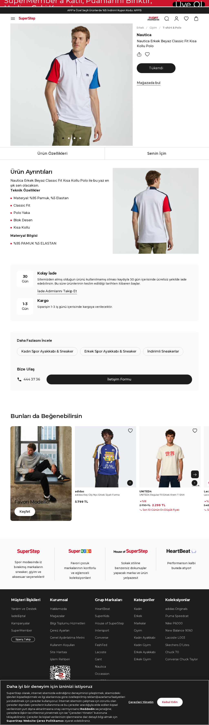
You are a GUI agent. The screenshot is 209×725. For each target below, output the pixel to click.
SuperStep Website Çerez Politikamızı (35, 720)
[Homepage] (27, 18)
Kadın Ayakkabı (144, 637)
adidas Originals (176, 609)
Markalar (140, 623)
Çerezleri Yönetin (140, 702)
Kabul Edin (170, 702)
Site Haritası (58, 652)
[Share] (139, 54)
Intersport (102, 630)
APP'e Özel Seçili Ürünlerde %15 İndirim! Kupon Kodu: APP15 (104, 10)
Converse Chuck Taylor (181, 659)
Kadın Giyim (142, 645)
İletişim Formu (119, 379)
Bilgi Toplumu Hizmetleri (67, 623)
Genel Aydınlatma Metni (67, 637)
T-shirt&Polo (172, 27)
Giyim (153, 27)
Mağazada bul (148, 83)
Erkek (140, 27)
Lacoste (100, 652)
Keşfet (24, 512)
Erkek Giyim (142, 659)
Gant (98, 659)
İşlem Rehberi (60, 659)
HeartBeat (102, 609)
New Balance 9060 (179, 630)
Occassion (102, 674)
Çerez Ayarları (59, 630)
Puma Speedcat (177, 616)
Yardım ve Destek (24, 609)
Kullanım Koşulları (62, 645)
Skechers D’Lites (177, 645)
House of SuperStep (109, 623)
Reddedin (87, 709)
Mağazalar (57, 616)
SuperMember (21, 630)
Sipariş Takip (23, 639)
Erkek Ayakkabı (145, 652)
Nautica (144, 35)
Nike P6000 (174, 623)
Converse (101, 637)
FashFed (101, 645)
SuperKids (102, 616)
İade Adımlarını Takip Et (57, 291)
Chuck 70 (172, 652)
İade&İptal (18, 616)
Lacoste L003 (175, 637)
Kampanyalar (20, 623)
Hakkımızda (58, 609)
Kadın (138, 609)
